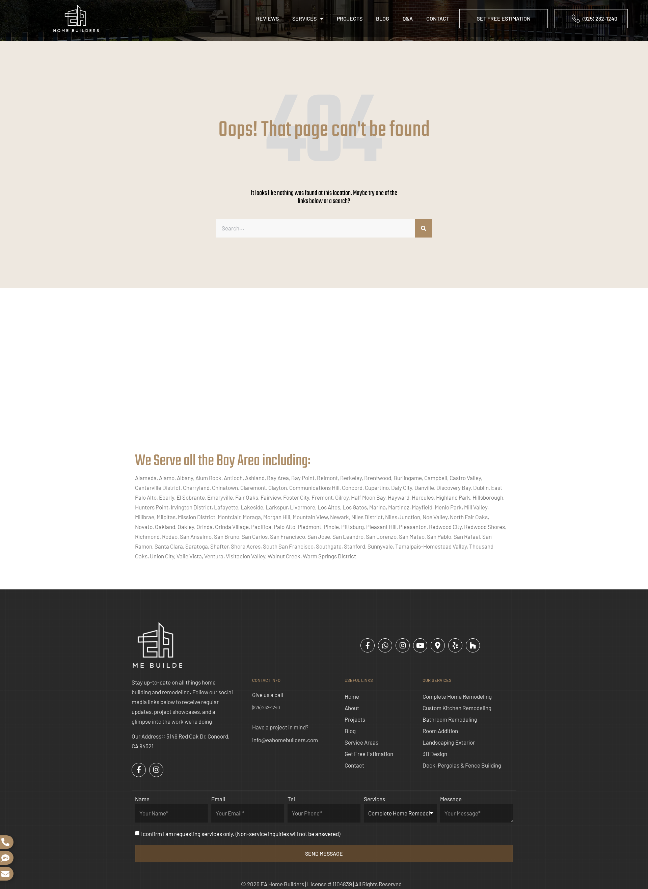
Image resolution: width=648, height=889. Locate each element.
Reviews (267, 18)
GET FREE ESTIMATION (504, 18)
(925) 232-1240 (266, 707)
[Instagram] (403, 645)
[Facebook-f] (367, 645)
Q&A (408, 18)
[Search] (423, 228)
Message (451, 799)
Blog (382, 18)
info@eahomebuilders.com (285, 740)
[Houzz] (473, 645)
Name (142, 799)
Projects (349, 18)
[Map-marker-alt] (438, 645)
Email (218, 799)
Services (304, 18)
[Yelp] (455, 645)
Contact (437, 18)
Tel (291, 799)
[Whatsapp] (385, 645)
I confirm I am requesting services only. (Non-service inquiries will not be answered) (240, 833)
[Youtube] (420, 645)
